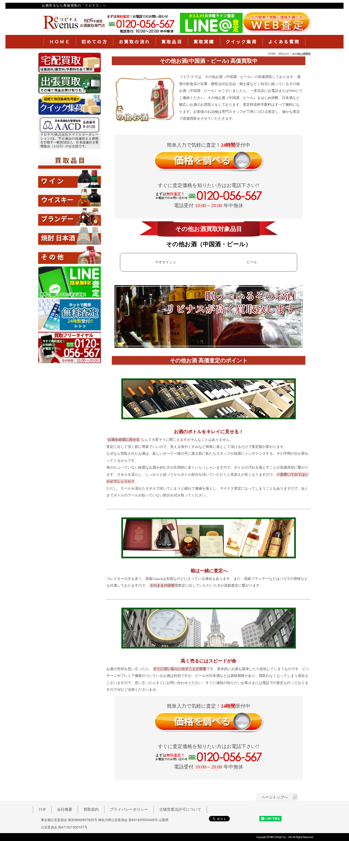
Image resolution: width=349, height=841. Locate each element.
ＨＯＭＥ (59, 42)
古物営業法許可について (180, 809)
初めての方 (95, 42)
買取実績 (204, 42)
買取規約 (91, 809)
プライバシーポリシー (129, 809)
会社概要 (64, 809)
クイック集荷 (241, 42)
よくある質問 (284, 42)
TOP (42, 809)
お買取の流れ (134, 42)
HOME (272, 54)
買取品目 (171, 42)
